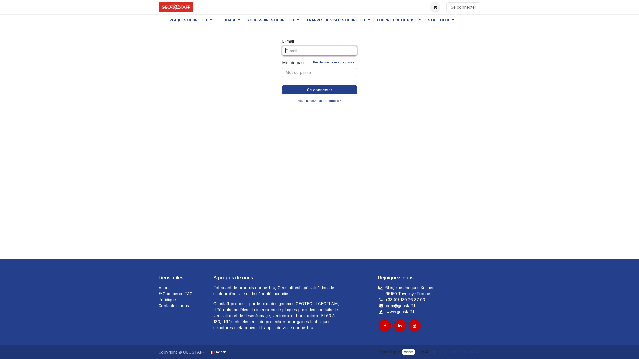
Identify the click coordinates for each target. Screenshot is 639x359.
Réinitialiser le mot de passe (334, 62)
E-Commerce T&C (175, 293)
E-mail (288, 41)
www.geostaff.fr (401, 311)
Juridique (167, 299)
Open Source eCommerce (455, 351)
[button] (190, 20)
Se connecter (463, 7)
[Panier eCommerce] (435, 7)
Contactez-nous (174, 305)
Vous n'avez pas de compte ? (319, 101)
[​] (381, 305)
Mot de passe (318, 62)
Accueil (165, 287)
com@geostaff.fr (401, 305)
